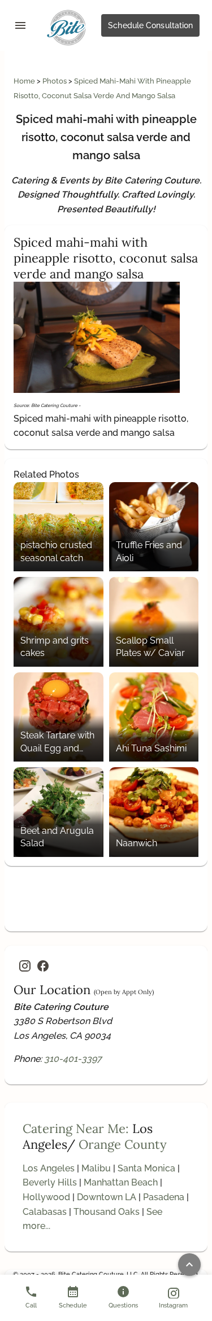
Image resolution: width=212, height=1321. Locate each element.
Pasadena (163, 1197)
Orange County (123, 1144)
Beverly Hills (50, 1182)
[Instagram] (25, 966)
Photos (55, 81)
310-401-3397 (73, 1058)
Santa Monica (146, 1168)
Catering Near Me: (76, 1128)
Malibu (96, 1168)
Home (25, 81)
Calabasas (45, 1211)
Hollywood (46, 1197)
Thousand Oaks (106, 1211)
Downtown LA (106, 1197)
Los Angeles (49, 1168)
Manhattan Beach (121, 1182)
